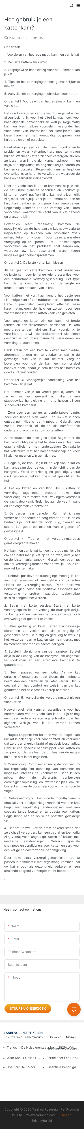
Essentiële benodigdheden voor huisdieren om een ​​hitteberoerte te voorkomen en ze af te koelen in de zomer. (64, 1067)
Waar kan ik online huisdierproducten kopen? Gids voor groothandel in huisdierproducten (24, 1058)
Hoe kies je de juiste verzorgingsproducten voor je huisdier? (64, 1048)
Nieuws (70, 1037)
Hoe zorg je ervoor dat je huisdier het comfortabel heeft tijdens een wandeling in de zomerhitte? (24, 1067)
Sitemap (65, 1115)
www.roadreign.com (41, 1115)
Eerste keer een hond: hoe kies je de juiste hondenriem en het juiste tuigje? (64, 1058)
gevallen (55, 1037)
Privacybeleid (42, 1120)
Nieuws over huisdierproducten (25, 1037)
